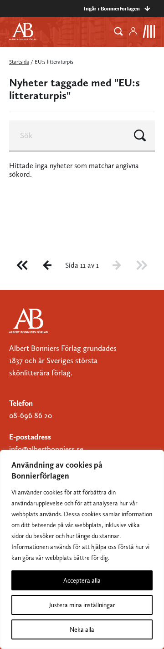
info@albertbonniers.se (46, 449)
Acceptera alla (82, 580)
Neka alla (82, 629)
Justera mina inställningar (82, 605)
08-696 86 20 (30, 415)
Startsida (19, 62)
